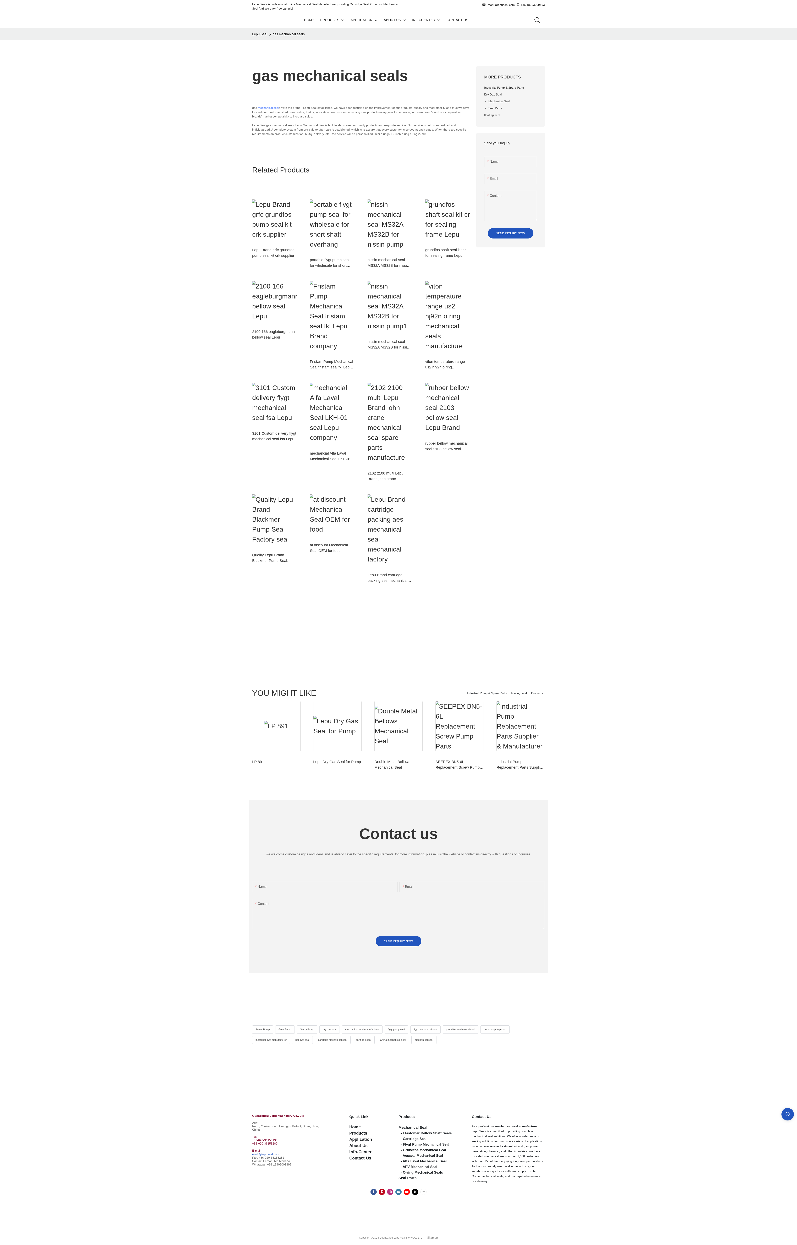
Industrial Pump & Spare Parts (487, 693)
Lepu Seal (259, 34)
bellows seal (302, 1039)
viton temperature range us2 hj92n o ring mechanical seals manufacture (445, 365)
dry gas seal (329, 1029)
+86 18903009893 (533, 4)
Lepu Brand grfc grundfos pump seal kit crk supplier (273, 253)
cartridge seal (363, 1039)
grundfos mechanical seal (460, 1029)
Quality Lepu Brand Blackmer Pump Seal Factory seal (269, 558)
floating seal (519, 693)
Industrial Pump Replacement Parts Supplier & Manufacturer (519, 765)
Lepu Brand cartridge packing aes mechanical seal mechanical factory (387, 578)
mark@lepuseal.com (265, 1154)
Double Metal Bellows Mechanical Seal (392, 764)
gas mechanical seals (289, 34)
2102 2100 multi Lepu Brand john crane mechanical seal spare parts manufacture (386, 476)
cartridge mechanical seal (332, 1039)
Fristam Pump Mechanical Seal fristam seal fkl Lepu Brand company (331, 365)
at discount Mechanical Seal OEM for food (329, 548)
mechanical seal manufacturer (362, 1029)
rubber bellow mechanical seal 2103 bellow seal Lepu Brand (446, 446)
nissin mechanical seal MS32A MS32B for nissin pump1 (388, 345)
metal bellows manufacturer (271, 1039)
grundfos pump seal (495, 1029)
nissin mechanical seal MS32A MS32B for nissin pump (388, 263)
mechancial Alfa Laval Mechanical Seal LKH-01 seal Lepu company (330, 456)
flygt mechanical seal (425, 1029)
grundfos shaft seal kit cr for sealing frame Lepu (445, 253)
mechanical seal (268, 107)
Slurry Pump (307, 1029)
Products (537, 693)
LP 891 (258, 762)
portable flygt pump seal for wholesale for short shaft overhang (330, 263)
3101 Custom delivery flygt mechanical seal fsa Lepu (274, 436)
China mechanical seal (393, 1039)
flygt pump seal (396, 1029)
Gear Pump (285, 1029)
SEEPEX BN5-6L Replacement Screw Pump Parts (457, 765)
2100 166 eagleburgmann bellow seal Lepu (273, 334)
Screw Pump (262, 1029)
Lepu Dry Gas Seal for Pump (337, 762)
